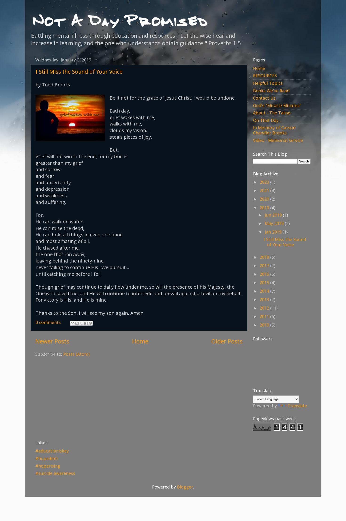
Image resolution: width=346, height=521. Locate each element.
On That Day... (267, 120)
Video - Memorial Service (278, 140)
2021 (265, 190)
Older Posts (226, 341)
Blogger (185, 487)
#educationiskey (52, 451)
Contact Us (264, 98)
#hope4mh (46, 458)
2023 (265, 182)
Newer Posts (52, 341)
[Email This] (72, 323)
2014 (265, 291)
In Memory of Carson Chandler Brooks (274, 130)
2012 (265, 308)
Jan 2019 (274, 232)
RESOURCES (265, 75)
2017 (265, 265)
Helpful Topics (268, 83)
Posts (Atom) (76, 354)
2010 (265, 325)
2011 (265, 316)
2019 (265, 207)
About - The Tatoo (271, 113)
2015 (265, 282)
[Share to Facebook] (86, 323)
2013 (265, 299)
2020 (265, 199)
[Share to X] (81, 323)
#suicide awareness (55, 473)
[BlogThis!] (77, 323)
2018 (265, 257)
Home (140, 341)
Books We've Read (271, 90)
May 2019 (275, 223)
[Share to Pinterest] (90, 323)
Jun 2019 (274, 215)
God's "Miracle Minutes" (277, 105)
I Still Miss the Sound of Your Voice (79, 72)
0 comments (48, 322)
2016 (265, 274)
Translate (297, 405)
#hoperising (47, 466)
